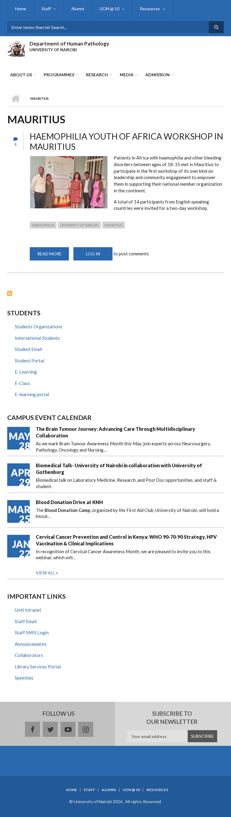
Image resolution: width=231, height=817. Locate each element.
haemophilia (43, 225)
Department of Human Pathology (69, 43)
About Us (21, 74)
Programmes (59, 74)
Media (127, 74)
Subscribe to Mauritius (9, 293)
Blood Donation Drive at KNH (69, 502)
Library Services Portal (38, 666)
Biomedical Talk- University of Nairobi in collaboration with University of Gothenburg (119, 468)
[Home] (16, 48)
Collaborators (29, 655)
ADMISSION (157, 74)
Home (20, 8)
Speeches (24, 677)
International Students (37, 338)
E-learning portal (32, 394)
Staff (46, 8)
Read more (53, 255)
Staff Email (26, 621)
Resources (150, 8)
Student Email (28, 349)
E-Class (22, 383)
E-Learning (26, 371)
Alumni (77, 8)
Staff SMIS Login (32, 632)
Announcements (31, 644)
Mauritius (113, 225)
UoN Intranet (28, 610)
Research (97, 74)
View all (45, 572)
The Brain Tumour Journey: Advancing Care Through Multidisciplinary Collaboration (115, 432)
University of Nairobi (79, 225)
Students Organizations (38, 326)
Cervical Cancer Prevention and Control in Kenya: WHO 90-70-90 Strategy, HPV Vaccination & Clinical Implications (126, 540)
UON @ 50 (109, 8)
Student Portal (29, 360)
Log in (93, 253)
